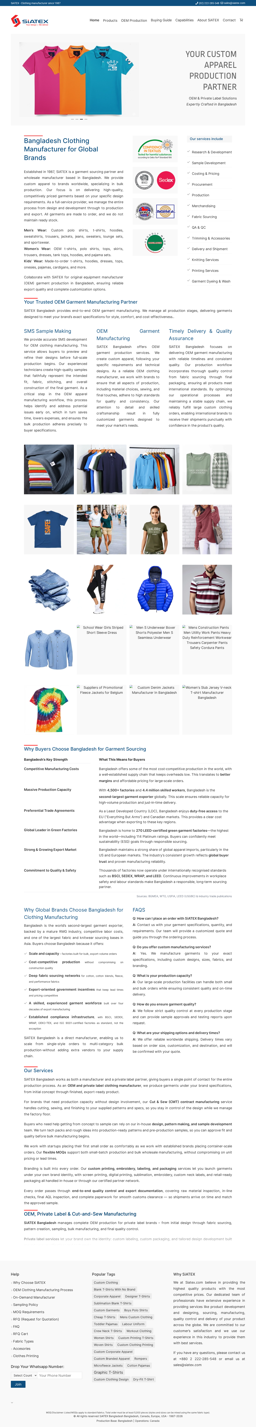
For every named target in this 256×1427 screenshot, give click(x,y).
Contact (229, 20)
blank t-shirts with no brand (114, 1289)
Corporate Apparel (107, 1296)
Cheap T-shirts (104, 1317)
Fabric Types (23, 1341)
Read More (35, 1250)
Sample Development (209, 163)
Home (94, 20)
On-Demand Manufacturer (34, 1297)
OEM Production (134, 20)
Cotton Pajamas (138, 1365)
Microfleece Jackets (108, 1365)
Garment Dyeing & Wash (211, 281)
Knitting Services (205, 260)
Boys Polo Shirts (136, 1310)
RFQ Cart (20, 1334)
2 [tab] (77, 119)
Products (110, 20)
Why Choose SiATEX (29, 1283)
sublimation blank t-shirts (112, 1303)
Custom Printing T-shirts (135, 1338)
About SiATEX (208, 20)
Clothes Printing (26, 1356)
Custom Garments (107, 1310)
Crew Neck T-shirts (108, 1331)
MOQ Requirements (28, 1312)
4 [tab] (86, 119)
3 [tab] (81, 119)
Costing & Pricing (205, 174)
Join (18, 1384)
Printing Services (205, 271)
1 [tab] (72, 119)
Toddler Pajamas (106, 1324)
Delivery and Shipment (210, 249)
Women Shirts (104, 1338)
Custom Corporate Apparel (113, 1352)
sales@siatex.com (234, 3)
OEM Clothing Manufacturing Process (43, 1290)
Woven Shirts (103, 1345)
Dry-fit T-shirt (143, 1379)
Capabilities (184, 20)
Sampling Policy (25, 1305)
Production (200, 195)
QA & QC (199, 227)
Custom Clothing (106, 1282)
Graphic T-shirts (108, 1372)
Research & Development (212, 152)
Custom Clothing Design (111, 1379)
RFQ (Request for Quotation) (36, 1319)
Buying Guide (161, 20)
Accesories (21, 1349)
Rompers (140, 1358)
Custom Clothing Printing (135, 1345)
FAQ (16, 1326)
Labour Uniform (133, 1324)
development (234, 1307)
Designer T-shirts (137, 1296)
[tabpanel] (79, 79)
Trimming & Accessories (211, 238)
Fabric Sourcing (204, 217)
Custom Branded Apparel (112, 1358)
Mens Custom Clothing (136, 1317)
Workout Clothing (139, 1331)
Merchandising (203, 206)
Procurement (202, 184)
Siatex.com (194, 1282)
